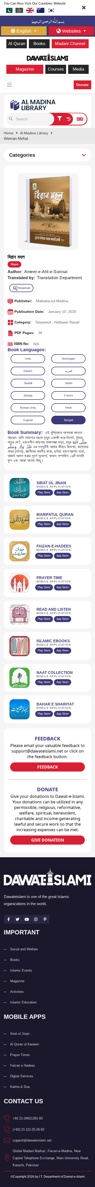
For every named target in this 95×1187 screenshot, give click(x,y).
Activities (17, 992)
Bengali (68, 420)
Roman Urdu (28, 407)
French (68, 395)
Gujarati (28, 420)
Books (39, 43)
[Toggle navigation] (9, 84)
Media (78, 69)
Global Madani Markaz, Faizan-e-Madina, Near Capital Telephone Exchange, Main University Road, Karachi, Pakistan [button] (51, 1158)
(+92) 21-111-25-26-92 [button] (28, 1129)
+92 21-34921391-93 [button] (28, 1118)
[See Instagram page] (35, 919)
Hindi (68, 407)
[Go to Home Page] (47, 56)
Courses (56, 69)
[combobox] (34, 119)
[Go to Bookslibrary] (33, 104)
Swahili (28, 383)
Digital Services (21, 1076)
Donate (82, 85)
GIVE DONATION (47, 840)
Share (14, 264)
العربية (68, 370)
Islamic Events (21, 970)
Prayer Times (20, 1055)
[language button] (80, 119)
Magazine (25, 69)
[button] (11, 119)
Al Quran (16, 43)
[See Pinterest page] (45, 919)
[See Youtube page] (26, 919)
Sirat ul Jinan (19, 1034)
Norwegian (68, 358)
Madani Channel (70, 43)
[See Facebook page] (8, 919)
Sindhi (68, 383)
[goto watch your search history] (68, 119)
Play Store (44, 492)
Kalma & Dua (20, 1087)
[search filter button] (59, 119)
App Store (62, 492)
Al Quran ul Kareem (24, 1044)
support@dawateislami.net (32, 1140)
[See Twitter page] (17, 919)
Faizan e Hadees (22, 1065)
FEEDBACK (47, 767)
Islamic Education (23, 1002)
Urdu (28, 358)
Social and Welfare (24, 949)
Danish (28, 370)
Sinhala (28, 395)
